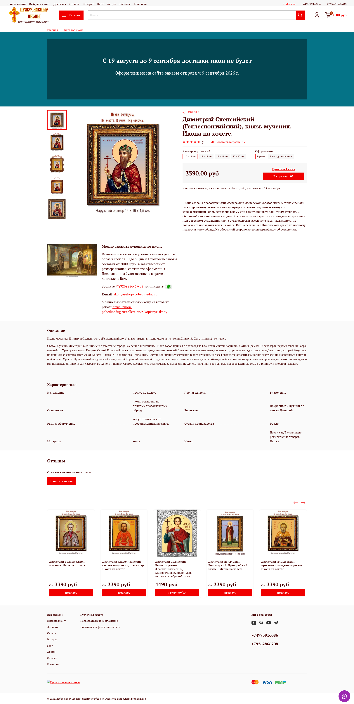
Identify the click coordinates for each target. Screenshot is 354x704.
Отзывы (125, 4)
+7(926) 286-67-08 (129, 286)
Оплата (74, 4)
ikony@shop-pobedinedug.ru (135, 294)
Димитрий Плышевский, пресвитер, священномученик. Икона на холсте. (282, 565)
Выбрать (71, 593)
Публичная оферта (91, 614)
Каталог (74, 15)
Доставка (59, 4)
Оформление (264, 151)
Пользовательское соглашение (99, 620)
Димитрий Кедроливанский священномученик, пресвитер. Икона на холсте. (123, 565)
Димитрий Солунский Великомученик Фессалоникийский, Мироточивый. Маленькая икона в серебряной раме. (173, 569)
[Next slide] (57, 213)
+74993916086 (311, 4)
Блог (100, 4)
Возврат (88, 4)
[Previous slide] (76, 164)
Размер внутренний (196, 151)
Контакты (140, 4)
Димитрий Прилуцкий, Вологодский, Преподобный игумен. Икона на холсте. (227, 565)
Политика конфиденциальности (100, 627)
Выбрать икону (39, 4)
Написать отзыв (61, 481)
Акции (111, 4)
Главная (52, 30)
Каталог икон (73, 30)
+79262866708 (337, 4)
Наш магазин (16, 4)
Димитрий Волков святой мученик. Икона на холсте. (67, 563)
